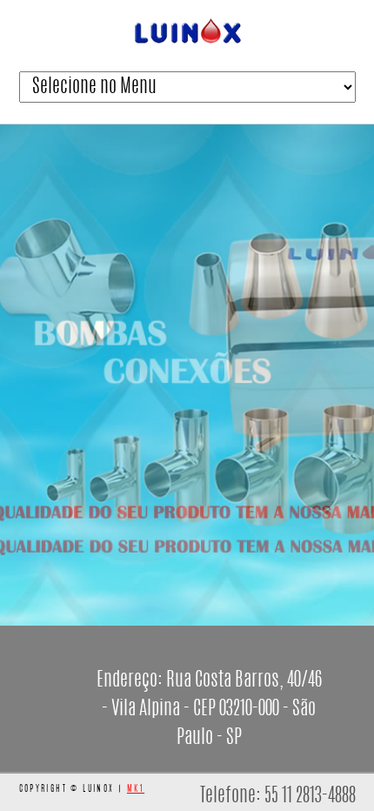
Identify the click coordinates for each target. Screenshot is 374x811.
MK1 (135, 789)
